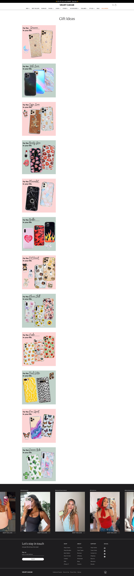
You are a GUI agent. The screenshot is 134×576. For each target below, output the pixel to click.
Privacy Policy (73, 572)
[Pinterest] (108, 554)
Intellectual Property (57, 572)
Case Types (80, 550)
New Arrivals (67, 556)
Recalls (92, 564)
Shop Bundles (67, 550)
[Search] (113, 5)
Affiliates (79, 556)
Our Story (79, 547)
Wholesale (80, 558)
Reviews (79, 553)
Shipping (93, 556)
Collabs (66, 558)
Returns (93, 558)
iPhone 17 (66, 564)
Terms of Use (66, 572)
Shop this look (37, 532)
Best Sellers (67, 553)
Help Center (94, 547)
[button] (28, 8)
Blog (78, 561)
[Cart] (115, 5)
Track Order (94, 550)
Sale (65, 561)
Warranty (93, 561)
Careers (79, 564)
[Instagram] (108, 548)
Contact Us (93, 553)
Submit (33, 559)
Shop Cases (67, 547)
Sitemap (79, 572)
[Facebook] (108, 551)
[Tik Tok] (108, 556)
